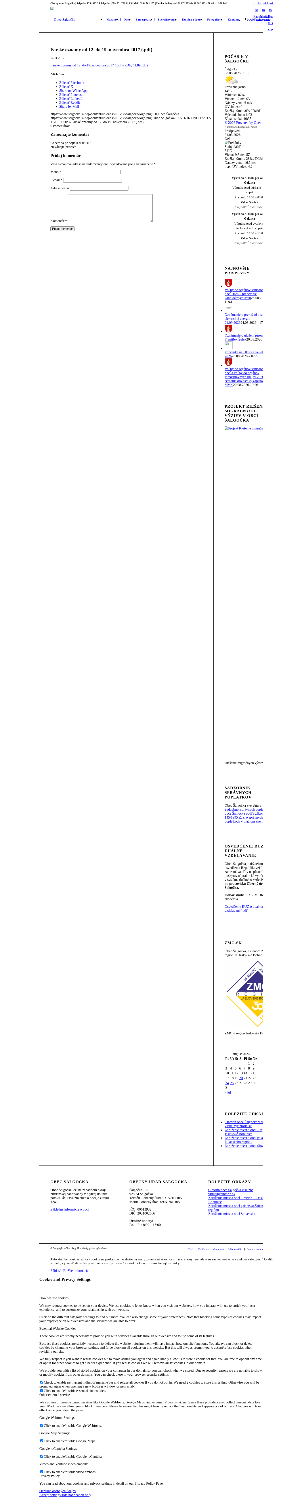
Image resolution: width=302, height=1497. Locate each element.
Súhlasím (56, 1271)
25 (232, 1083)
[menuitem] (112, 19)
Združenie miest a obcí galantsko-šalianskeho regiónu (248, 1140)
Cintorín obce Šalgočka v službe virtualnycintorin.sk (247, 1124)
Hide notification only (76, 1495)
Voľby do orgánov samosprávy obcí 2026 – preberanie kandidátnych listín (246, 294)
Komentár (58, 221)
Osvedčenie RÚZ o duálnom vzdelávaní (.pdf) (245, 908)
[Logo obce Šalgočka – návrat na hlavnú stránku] (62, 19)
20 (241, 1078)
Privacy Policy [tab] (49, 1476)
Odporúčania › (249, 202)
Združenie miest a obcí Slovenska (248, 1146)
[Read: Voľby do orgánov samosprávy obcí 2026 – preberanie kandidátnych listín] (229, 286)
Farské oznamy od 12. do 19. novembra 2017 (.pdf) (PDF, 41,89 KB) (99, 65)
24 (227, 1083)
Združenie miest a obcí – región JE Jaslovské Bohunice (249, 1132)
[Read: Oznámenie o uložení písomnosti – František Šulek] (229, 331)
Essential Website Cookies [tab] (57, 1328)
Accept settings (50, 1495)
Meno (55, 172)
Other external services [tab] (55, 1395)
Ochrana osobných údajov (57, 1491)
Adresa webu (59, 188)
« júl (228, 1092)
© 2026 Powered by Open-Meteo (248, 122)
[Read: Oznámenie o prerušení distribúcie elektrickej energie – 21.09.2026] (229, 311)
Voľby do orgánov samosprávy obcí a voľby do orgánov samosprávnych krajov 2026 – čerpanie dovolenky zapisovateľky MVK (249, 377)
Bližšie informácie (75, 1271)
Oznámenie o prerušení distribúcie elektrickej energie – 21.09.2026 (248, 318)
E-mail (56, 180)
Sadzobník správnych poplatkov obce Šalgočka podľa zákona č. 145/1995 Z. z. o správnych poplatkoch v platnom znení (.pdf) (248, 815)
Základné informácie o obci (69, 1209)
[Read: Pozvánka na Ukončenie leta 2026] (229, 348)
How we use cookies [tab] (54, 1298)
